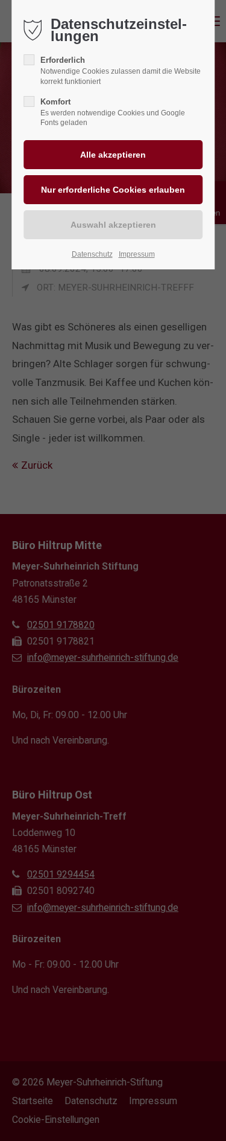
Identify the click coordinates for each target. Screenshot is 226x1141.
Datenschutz (92, 254)
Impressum (137, 254)
